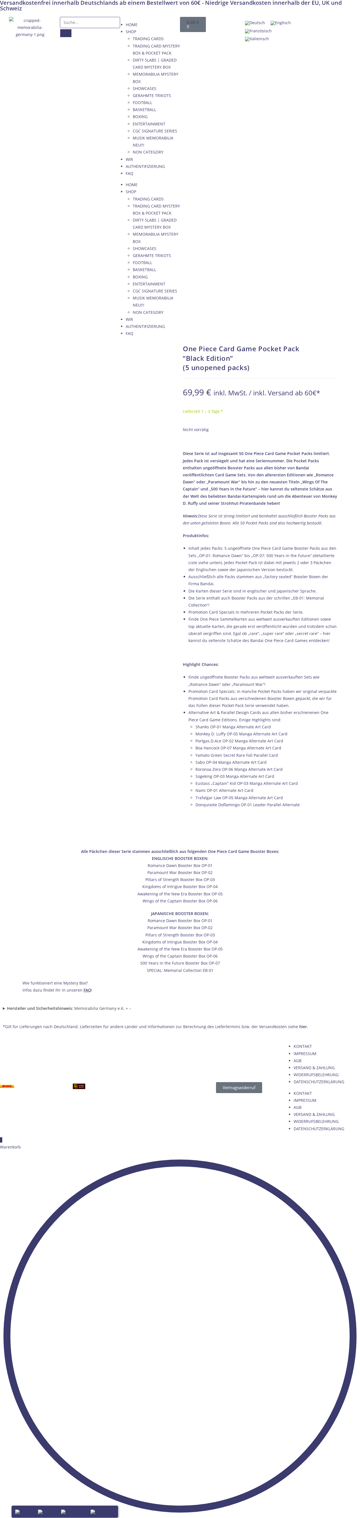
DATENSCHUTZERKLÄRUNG (319, 1081)
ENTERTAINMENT (149, 124)
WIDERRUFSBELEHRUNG (316, 1074)
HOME (132, 24)
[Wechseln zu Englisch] (281, 23)
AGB (298, 1060)
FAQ (129, 173)
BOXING (140, 116)
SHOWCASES (144, 88)
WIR (129, 159)
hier (303, 1026)
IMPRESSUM (305, 1053)
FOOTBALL (142, 102)
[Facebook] (307, 24)
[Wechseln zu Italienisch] (257, 39)
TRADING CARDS (148, 38)
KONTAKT (303, 1046)
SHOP (131, 31)
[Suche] (66, 33)
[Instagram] (347, 24)
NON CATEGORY (148, 152)
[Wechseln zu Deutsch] (255, 23)
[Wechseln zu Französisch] (258, 31)
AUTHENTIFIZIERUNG (145, 166)
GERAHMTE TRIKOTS (152, 95)
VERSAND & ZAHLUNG (314, 1067)
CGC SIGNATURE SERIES (155, 131)
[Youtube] (327, 24)
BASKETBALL (144, 109)
